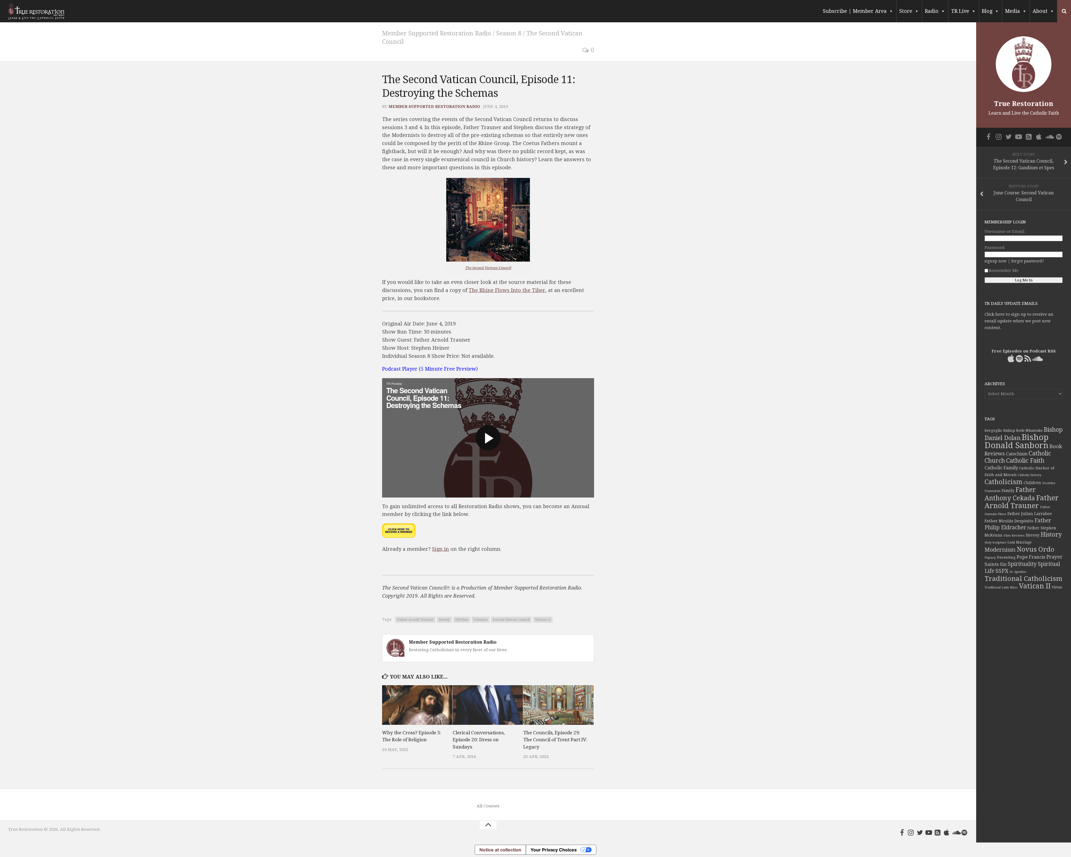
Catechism (1016, 454)
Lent (1011, 542)
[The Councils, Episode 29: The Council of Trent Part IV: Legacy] (558, 705)
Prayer (1054, 557)
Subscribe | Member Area (855, 11)
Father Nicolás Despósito (1009, 520)
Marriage (1023, 542)
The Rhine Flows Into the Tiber (507, 290)
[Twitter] (919, 832)
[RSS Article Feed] (937, 832)
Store (905, 11)
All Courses (488, 805)
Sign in (440, 549)
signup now (996, 261)
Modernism (1000, 549)
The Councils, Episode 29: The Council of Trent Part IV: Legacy (555, 740)
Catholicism (1003, 482)
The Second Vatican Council (488, 268)
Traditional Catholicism (1023, 579)
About (1040, 11)
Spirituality (1022, 564)
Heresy (444, 620)
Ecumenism (992, 491)
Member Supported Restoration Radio (436, 33)
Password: (995, 247)
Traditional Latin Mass (1001, 587)
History (1051, 534)
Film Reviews (1014, 535)
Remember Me (1004, 270)
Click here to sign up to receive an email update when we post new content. (1019, 321)
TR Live (960, 11)
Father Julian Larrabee (1029, 513)
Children (1032, 483)
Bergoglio (993, 430)
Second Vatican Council (511, 620)
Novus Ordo (1035, 549)
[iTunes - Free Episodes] (946, 832)
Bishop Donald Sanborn (1016, 441)
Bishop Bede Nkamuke (1023, 430)
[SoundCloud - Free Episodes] (955, 832)
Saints (992, 564)
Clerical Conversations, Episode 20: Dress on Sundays (479, 740)
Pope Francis (1031, 557)
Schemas (481, 620)
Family (1008, 490)
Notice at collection (500, 850)
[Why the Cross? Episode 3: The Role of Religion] (417, 705)
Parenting (1006, 557)
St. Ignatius (1018, 572)
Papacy (990, 557)
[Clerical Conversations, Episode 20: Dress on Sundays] (488, 705)
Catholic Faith (1025, 460)
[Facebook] (902, 832)
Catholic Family (1001, 467)
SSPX (1002, 571)
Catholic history (1029, 475)
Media (1012, 11)
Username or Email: (1005, 231)
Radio (932, 11)
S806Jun (461, 620)
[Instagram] (911, 832)
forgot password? (1027, 261)
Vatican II (543, 620)
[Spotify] (964, 832)
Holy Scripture (995, 542)
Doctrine (1048, 483)
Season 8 (508, 33)
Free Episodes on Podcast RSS (1024, 351)
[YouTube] (928, 832)
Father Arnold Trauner (415, 620)
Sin (1003, 564)
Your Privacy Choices (553, 850)
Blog (987, 11)
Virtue (1057, 587)
